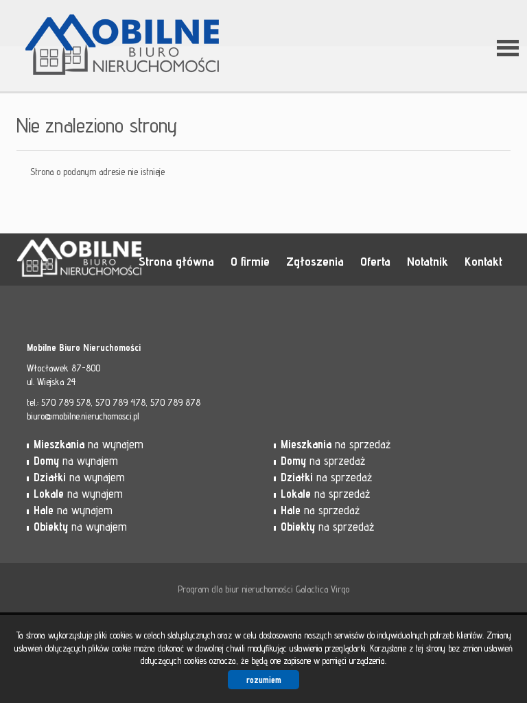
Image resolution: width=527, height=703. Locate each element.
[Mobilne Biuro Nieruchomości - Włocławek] (122, 27)
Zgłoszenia (315, 260)
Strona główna (176, 260)
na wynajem (88, 444)
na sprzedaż (335, 444)
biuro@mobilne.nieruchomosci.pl (83, 416)
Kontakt (483, 260)
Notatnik (427, 260)
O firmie (250, 260)
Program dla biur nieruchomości (237, 589)
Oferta (375, 260)
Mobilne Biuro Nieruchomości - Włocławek (122, 260)
